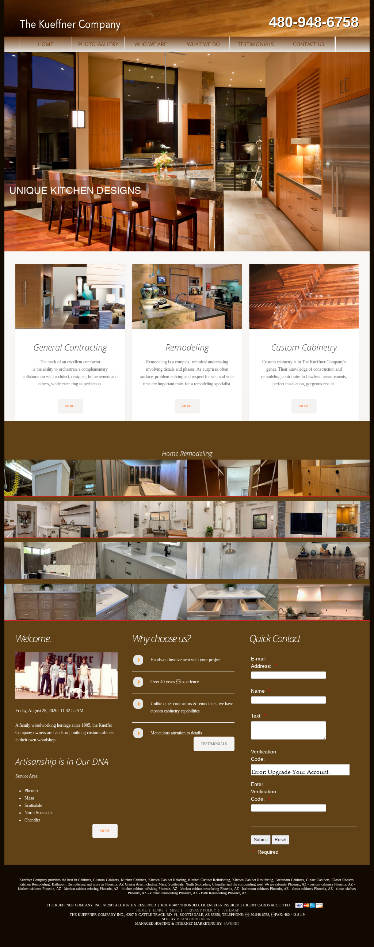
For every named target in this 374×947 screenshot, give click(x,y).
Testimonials (256, 44)
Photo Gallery (98, 44)
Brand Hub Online (195, 919)
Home (45, 44)
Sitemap (230, 910)
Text (258, 716)
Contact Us (308, 44)
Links (158, 910)
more (70, 406)
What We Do (203, 44)
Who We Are (150, 44)
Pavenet (231, 923)
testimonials (214, 744)
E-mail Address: (263, 662)
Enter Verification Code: (263, 791)
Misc (174, 910)
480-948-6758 (314, 22)
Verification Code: (263, 755)
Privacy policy (200, 910)
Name (260, 691)
